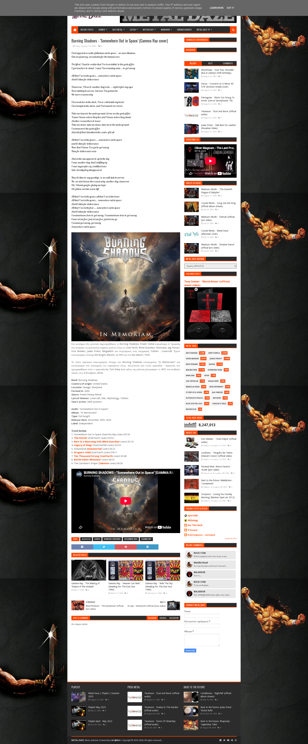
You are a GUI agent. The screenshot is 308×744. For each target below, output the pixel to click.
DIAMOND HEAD (215, 370)
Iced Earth (106, 456)
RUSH (206, 375)
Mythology (148, 29)
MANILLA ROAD (193, 387)
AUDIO (97, 539)
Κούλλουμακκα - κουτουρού (201, 535)
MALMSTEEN (191, 370)
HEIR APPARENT (216, 387)
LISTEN (133, 29)
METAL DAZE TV (203, 29)
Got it (230, 8)
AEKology (193, 520)
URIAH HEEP (213, 381)
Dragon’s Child (82, 452)
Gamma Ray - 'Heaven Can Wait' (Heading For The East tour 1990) (124, 586)
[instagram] (235, 740)
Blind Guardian (111, 441)
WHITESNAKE (192, 364)
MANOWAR (165, 29)
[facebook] (220, 740)
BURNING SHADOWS (112, 539)
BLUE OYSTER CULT (194, 404)
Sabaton (104, 463)
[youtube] (228, 740)
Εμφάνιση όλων (231, 538)
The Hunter (80, 438)
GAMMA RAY (146, 539)
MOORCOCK (191, 409)
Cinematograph (184, 29)
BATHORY (217, 398)
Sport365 (193, 515)
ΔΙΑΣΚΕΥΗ (86, 539)
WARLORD (190, 375)
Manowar (95, 459)
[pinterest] (232, 740)
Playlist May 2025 (97, 707)
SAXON (212, 364)
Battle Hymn (81, 459)
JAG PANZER (217, 392)
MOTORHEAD (191, 353)
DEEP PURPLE (214, 353)
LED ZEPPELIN (192, 381)
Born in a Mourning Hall (87, 441)
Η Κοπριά (192, 530)
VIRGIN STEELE (219, 404)
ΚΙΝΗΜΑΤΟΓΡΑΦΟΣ (194, 398)
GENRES (101, 29)
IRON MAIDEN (192, 359)
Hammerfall (94, 448)
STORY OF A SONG (194, 392)
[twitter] (224, 740)
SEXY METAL (117, 29)
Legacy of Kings (83, 445)
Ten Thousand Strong (86, 456)
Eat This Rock (195, 525)
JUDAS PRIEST (216, 359)
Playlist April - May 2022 (100, 721)
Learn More (217, 8)
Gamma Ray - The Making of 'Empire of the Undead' (85, 585)
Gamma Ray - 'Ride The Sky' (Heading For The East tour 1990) (159, 586)
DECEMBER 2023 (130, 539)
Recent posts (87, 29)
